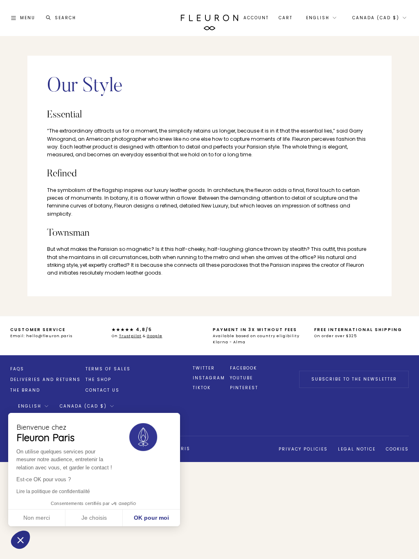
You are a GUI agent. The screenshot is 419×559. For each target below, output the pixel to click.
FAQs (17, 369)
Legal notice (357, 449)
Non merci (36, 517)
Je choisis (94, 517)
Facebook (243, 368)
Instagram (209, 378)
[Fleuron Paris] (209, 18)
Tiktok (202, 387)
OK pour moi (151, 517)
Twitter (204, 368)
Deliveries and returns (45, 379)
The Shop (98, 379)
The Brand (25, 390)
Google (154, 336)
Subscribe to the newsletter (354, 379)
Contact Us (102, 390)
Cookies (397, 449)
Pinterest (244, 387)
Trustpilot (130, 336)
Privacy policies (303, 449)
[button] (20, 540)
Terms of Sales (108, 369)
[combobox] (320, 18)
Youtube (241, 378)
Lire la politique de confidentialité (53, 491)
